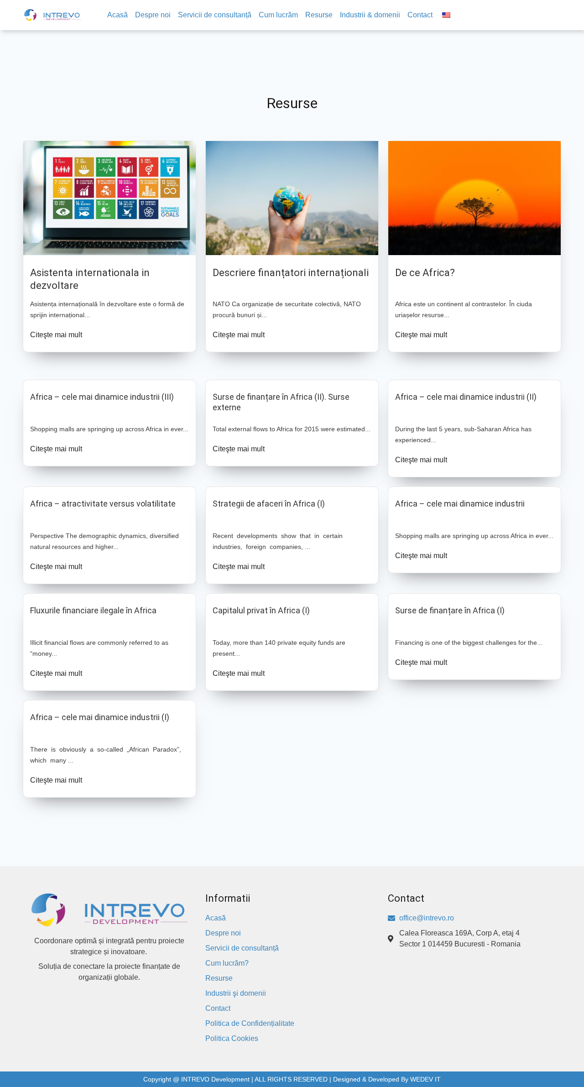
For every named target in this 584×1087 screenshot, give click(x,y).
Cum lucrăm (278, 15)
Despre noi (153, 15)
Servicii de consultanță (214, 15)
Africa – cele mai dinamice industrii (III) (102, 397)
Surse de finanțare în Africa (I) (450, 610)
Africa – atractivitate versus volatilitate (103, 503)
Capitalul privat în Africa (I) (261, 610)
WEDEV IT (425, 1079)
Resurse (319, 15)
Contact (420, 15)
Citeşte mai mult (56, 335)
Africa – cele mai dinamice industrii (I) (99, 717)
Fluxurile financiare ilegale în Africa (93, 610)
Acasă (117, 15)
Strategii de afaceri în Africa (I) (269, 503)
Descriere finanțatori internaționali (291, 272)
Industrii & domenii (370, 15)
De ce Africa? (425, 272)
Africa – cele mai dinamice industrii (460, 503)
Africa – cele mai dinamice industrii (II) (466, 397)
